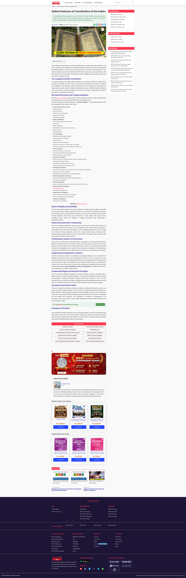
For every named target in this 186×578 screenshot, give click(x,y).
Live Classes (118, 539)
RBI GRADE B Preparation (58, 551)
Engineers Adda (112, 525)
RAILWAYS (75, 541)
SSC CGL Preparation (57, 546)
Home (53, 6)
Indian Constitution (62, 98)
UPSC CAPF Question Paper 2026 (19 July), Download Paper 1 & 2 (121, 60)
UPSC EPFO (83, 509)
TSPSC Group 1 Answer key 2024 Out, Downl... (79, 482)
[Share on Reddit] (100, 24)
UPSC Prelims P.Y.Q (56, 511)
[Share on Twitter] (105, 24)
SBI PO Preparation (56, 536)
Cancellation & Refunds (159, 575)
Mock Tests (118, 536)
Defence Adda (97, 525)
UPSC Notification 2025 (116, 22)
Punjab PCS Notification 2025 (118, 24)
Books (116, 546)
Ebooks (117, 543)
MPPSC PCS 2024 (112, 511)
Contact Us (96, 539)
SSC (74, 539)
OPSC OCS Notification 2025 (117, 27)
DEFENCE (75, 546)
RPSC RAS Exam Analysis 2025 (118, 17)
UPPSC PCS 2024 (112, 509)
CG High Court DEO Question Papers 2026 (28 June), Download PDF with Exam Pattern (122, 69)
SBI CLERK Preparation (57, 539)
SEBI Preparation (56, 541)
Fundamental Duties (58, 188)
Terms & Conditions (171, 575)
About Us (96, 536)
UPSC (74, 551)
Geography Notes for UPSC (117, 41)
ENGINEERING (76, 548)
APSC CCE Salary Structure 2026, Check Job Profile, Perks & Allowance (121, 81)
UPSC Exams (68, 2)
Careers (100, 543)
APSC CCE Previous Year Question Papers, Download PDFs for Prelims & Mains (121, 65)
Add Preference (100, 304)
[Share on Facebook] (102, 24)
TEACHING (75, 543)
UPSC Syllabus (55, 509)
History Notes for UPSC (116, 39)
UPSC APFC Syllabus (85, 518)
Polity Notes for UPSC (116, 36)
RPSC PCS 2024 (112, 514)
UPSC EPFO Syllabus (85, 511)
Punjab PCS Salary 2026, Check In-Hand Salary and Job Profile (122, 86)
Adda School (83, 525)
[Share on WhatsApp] (94, 24)
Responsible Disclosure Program (144, 575)
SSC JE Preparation (56, 543)
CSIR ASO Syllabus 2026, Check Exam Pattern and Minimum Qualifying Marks (121, 52)
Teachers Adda (69, 525)
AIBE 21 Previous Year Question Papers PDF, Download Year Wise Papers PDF (121, 73)
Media (95, 541)
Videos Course (118, 541)
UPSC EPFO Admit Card (86, 514)
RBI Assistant (55, 548)
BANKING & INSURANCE (79, 536)
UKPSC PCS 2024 (112, 516)
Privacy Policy (180, 575)
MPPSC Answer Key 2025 (117, 14)
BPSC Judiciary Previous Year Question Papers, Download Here (122, 77)
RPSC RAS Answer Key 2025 (117, 19)
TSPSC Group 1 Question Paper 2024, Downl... (61, 482)
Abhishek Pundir (56, 24)
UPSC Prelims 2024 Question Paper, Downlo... (96, 482)
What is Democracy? (82, 203)
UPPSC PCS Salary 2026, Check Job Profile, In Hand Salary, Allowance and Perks (122, 90)
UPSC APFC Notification (86, 516)
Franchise (96, 546)
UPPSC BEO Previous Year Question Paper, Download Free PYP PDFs (121, 56)
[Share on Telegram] (97, 24)
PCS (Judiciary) (87, 2)
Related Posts (55, 468)
